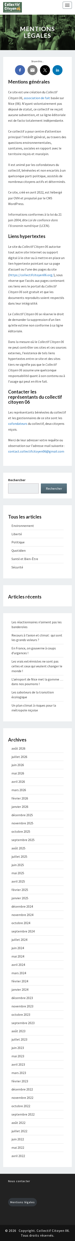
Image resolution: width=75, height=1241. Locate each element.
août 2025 (18, 848)
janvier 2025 (19, 898)
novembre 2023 (22, 1006)
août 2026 (18, 748)
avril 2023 (18, 1064)
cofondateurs (17, 423)
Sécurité (17, 567)
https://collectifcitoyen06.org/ (31, 275)
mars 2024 (18, 973)
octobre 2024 (20, 923)
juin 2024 (17, 948)
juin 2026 (17, 765)
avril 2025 (18, 881)
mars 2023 (18, 1073)
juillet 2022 (19, 1131)
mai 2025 (17, 873)
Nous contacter (19, 1181)
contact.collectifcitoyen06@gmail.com (36, 451)
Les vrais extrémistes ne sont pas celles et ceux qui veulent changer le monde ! (36, 666)
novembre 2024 (22, 915)
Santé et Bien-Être (24, 559)
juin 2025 (17, 865)
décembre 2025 (22, 815)
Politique (18, 542)
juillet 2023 (19, 1039)
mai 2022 (17, 1147)
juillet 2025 (19, 856)
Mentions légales (22, 1202)
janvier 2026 (19, 807)
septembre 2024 (23, 931)
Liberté (16, 534)
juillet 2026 (19, 757)
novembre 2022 (22, 1098)
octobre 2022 (20, 1106)
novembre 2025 (22, 823)
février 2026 (19, 798)
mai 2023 (17, 1056)
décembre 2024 (22, 906)
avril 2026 (18, 781)
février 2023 (19, 1081)
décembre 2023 (22, 998)
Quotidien (18, 550)
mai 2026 (17, 773)
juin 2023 (17, 1048)
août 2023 (18, 1031)
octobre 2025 (20, 831)
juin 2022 (17, 1139)
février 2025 (19, 890)
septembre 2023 (23, 1023)
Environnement (22, 526)
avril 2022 (18, 1156)
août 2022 (18, 1123)
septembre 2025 (23, 840)
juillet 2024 (19, 939)
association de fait (37, 98)
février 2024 (19, 981)
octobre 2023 (20, 1014)
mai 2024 (17, 956)
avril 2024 (18, 965)
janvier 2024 (19, 989)
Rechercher (16, 480)
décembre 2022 (22, 1089)
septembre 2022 (23, 1114)
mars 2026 (18, 790)
